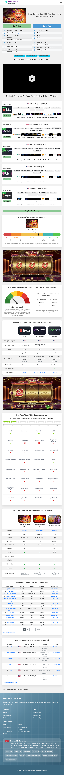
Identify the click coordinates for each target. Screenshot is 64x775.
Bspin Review (7, 190)
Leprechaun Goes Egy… (10, 609)
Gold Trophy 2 (10, 601)
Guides (20, 724)
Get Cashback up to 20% (38, 144)
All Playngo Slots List (9, 632)
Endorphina (39, 530)
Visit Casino (7, 115)
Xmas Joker (10, 591)
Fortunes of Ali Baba (10, 598)
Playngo (17, 33)
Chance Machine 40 (39, 525)
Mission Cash (10, 615)
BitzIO (24, 336)
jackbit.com (54, 372)
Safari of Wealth (54, 525)
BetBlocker (27, 751)
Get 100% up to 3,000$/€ (38, 104)
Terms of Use (37, 712)
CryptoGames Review (7, 125)
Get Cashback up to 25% (38, 167)
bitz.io (24, 372)
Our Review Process (9, 718)
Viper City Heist (10, 617)
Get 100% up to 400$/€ (38, 189)
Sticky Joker (10, 612)
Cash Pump (10, 603)
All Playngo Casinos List (10, 683)
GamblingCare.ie (11, 759)
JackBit (54, 336)
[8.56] (7, 195)
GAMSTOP (18, 751)
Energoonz (10, 622)
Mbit (10, 676)
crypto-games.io (39, 372)
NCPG (22, 755)
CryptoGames (39, 336)
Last (38, 629)
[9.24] (7, 131)
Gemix (10, 606)
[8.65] (7, 173)
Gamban (36, 751)
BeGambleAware (47, 751)
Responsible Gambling (50, 755)
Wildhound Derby (10, 596)
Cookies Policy (37, 715)
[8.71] (7, 151)
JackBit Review (7, 146)
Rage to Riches (10, 589)
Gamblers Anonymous (33, 755)
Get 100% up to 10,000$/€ (38, 124)
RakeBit (10, 664)
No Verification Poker (24, 732)
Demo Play (47, 26)
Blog (4, 724)
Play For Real (17, 26)
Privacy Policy (37, 718)
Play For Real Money (32, 211)
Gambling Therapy (11, 755)
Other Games (7, 727)
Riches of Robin (10, 620)
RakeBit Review (7, 168)
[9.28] (7, 109)
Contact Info (7, 715)
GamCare (9, 751)
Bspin (10, 670)
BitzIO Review (7, 105)
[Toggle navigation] (60, 2)
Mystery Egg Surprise (10, 593)
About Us (5, 712)
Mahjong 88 (10, 625)
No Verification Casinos (22, 728)
